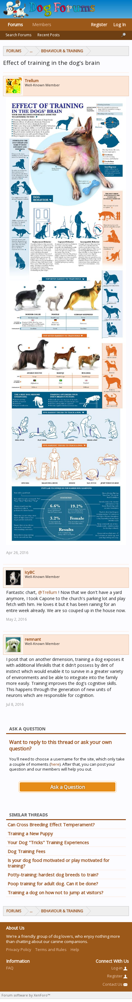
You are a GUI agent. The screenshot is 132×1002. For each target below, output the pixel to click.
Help (75, 949)
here (55, 764)
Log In (119, 24)
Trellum (32, 80)
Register (99, 24)
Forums (15, 24)
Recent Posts (48, 34)
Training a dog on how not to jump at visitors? (55, 892)
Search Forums (18, 34)
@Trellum (47, 592)
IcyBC (30, 572)
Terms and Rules (51, 949)
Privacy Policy (18, 949)
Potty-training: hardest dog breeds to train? (53, 874)
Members (41, 24)
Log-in (117, 968)
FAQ (10, 968)
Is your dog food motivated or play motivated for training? (59, 863)
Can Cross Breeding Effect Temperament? (51, 824)
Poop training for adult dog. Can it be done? (53, 883)
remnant (33, 639)
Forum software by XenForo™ (26, 995)
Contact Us (113, 984)
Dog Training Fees (26, 851)
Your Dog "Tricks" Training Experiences (48, 842)
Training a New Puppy (30, 833)
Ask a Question (67, 787)
